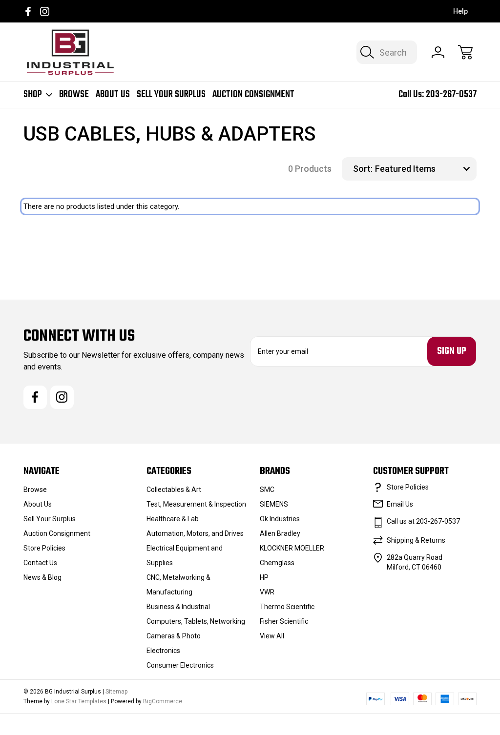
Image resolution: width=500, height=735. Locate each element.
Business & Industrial (178, 607)
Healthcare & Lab (172, 519)
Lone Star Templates (78, 701)
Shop (32, 94)
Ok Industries (280, 519)
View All (272, 636)
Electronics (163, 650)
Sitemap (116, 691)
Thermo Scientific (287, 607)
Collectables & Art (173, 489)
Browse (74, 94)
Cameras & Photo (173, 636)
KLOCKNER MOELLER (292, 548)
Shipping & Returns (416, 540)
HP (264, 577)
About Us (113, 94)
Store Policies (44, 548)
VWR (267, 592)
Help (460, 11)
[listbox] (425, 169)
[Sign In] (438, 52)
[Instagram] (44, 11)
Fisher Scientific (284, 621)
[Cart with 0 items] (465, 52)
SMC (267, 489)
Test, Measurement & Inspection (196, 504)
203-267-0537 (451, 94)
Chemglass (277, 563)
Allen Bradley (280, 533)
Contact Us (40, 563)
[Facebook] (28, 11)
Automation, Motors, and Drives (195, 533)
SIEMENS (274, 504)
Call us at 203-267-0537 (423, 521)
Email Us (400, 504)
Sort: (363, 168)
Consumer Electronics (180, 665)
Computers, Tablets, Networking (195, 621)
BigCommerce (162, 701)
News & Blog (42, 577)
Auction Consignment (253, 94)
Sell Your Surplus (171, 94)
